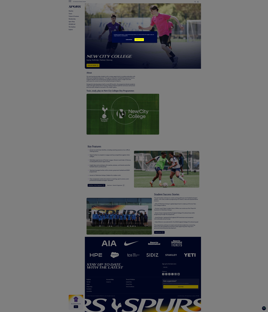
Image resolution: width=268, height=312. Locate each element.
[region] (134, 37)
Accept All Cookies (139, 39)
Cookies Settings (129, 39)
